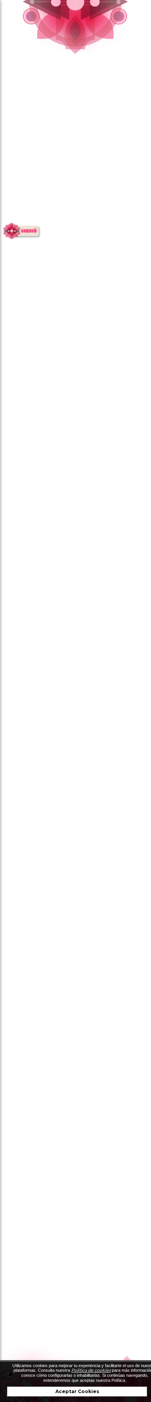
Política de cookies (91, 1370)
